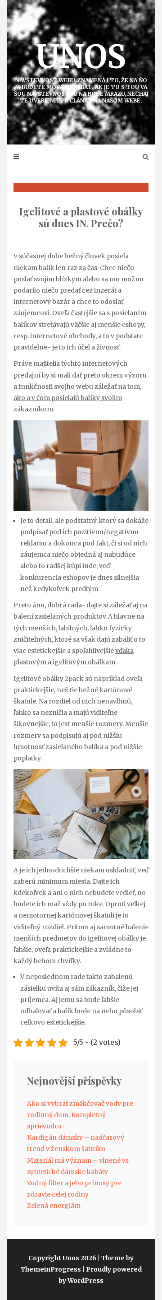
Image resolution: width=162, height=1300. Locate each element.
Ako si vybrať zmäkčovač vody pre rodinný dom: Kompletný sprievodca (80, 1115)
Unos (81, 70)
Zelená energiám (54, 1206)
